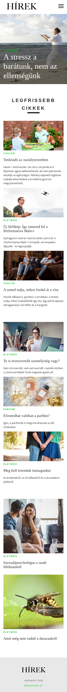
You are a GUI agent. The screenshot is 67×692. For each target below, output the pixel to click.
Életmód (10, 50)
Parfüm (9, 409)
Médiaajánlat (33, 685)
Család (9, 153)
